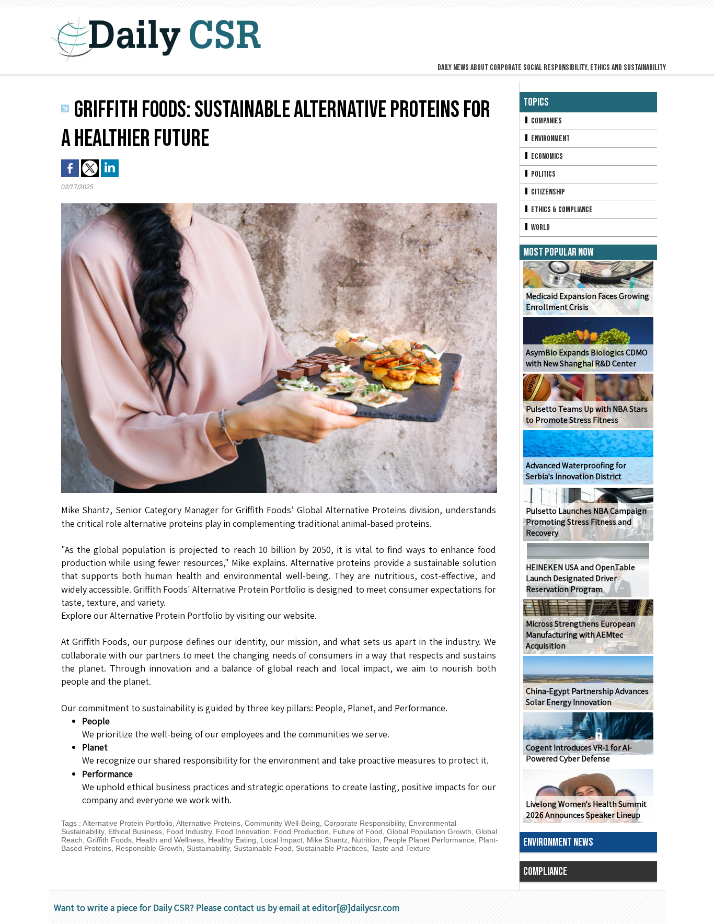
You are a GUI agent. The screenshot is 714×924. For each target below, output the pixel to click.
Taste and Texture (400, 848)
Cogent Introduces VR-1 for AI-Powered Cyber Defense (579, 753)
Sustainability (208, 848)
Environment (549, 139)
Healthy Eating (232, 840)
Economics (546, 156)
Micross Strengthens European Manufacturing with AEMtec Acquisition (580, 634)
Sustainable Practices (331, 848)
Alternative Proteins (208, 823)
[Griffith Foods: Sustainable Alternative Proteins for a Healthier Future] (279, 206)
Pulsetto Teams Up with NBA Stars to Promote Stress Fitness (587, 414)
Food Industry (189, 831)
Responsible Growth (149, 848)
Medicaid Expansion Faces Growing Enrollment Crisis (587, 302)
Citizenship (547, 192)
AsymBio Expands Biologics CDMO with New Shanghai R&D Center (587, 358)
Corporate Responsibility (364, 823)
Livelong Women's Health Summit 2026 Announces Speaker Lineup (586, 810)
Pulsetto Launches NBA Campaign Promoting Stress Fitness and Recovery (586, 521)
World (539, 228)
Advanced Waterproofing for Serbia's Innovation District (576, 471)
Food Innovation (243, 831)
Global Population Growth (429, 831)
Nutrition (365, 840)
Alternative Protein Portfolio (127, 823)
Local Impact (281, 840)
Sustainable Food (263, 848)
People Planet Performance (429, 840)
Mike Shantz (327, 840)
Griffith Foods (109, 840)
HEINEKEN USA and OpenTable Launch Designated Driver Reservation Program (580, 578)
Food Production (301, 831)
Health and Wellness (170, 840)
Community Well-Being (282, 823)
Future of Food (358, 831)
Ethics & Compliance (561, 210)
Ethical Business (135, 831)
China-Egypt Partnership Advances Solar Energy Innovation (587, 697)
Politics (542, 174)
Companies (545, 121)
